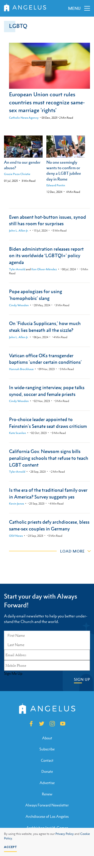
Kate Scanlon (17, 433)
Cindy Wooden (19, 305)
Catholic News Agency (24, 117)
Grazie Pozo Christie (17, 174)
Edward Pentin (55, 185)
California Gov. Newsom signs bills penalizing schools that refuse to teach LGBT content (48, 458)
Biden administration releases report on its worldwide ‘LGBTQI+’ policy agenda (46, 255)
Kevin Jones (16, 503)
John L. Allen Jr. (19, 230)
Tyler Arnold (17, 269)
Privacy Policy (64, 834)
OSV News (16, 535)
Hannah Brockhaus (21, 369)
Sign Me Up (13, 673)
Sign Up (82, 679)
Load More (72, 551)
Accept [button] (10, 847)
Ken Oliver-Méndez (44, 269)
